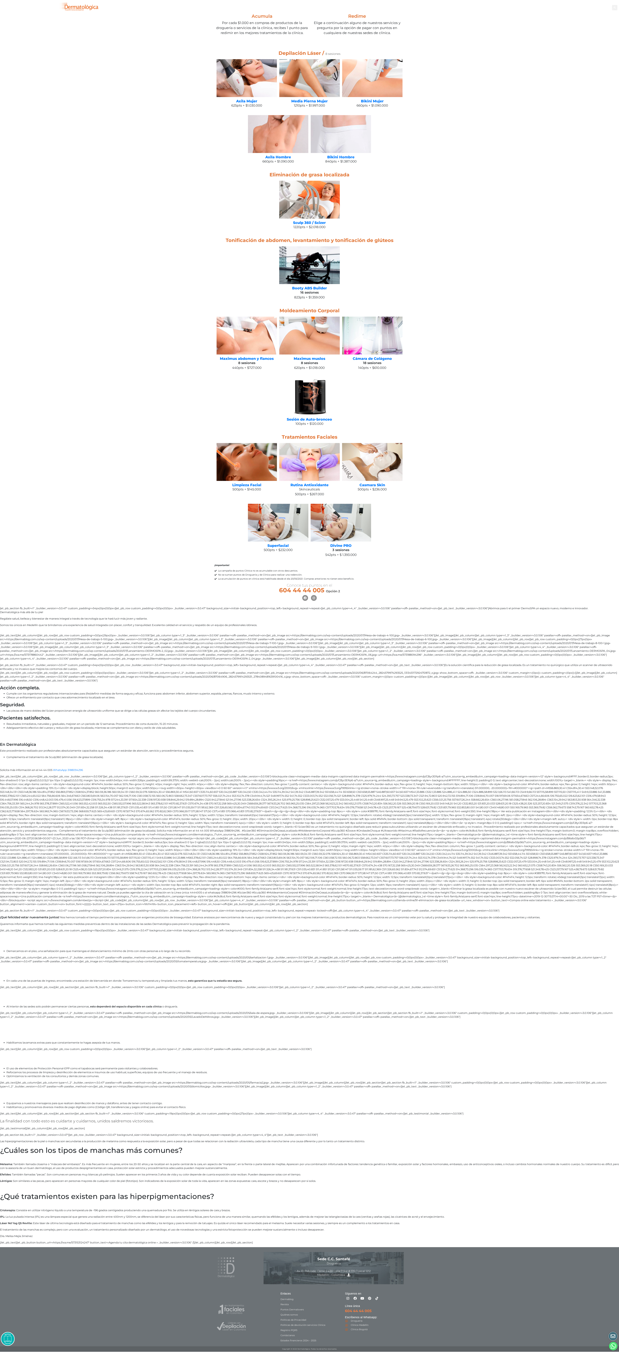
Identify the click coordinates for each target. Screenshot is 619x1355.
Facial (385, 7)
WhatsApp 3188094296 (68, 770)
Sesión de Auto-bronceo (309, 419)
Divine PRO (341, 545)
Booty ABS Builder (309, 288)
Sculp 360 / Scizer (309, 223)
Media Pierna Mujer (309, 101)
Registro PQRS (288, 1330)
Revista (284, 1304)
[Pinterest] (370, 1298)
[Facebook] (305, 598)
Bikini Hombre (340, 157)
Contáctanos (287, 1335)
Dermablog (287, 1299)
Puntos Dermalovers (292, 1309)
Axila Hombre (278, 157)
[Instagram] (314, 598)
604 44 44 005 (309, 590)
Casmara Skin (372, 485)
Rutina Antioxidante (309, 485)
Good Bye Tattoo (406, 7)
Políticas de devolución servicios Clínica (302, 1325)
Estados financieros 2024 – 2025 (298, 1340)
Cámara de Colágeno (372, 358)
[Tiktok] (377, 1298)
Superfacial (278, 545)
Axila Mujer (246, 101)
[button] (614, 7)
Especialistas (441, 7)
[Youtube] (362, 1298)
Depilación (353, 7)
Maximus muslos (309, 358)
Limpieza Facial (246, 485)
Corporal (369, 7)
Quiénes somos (289, 1314)
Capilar (425, 7)
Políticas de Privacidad (293, 1319)
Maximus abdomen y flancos (247, 358)
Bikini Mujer (372, 101)
